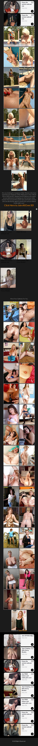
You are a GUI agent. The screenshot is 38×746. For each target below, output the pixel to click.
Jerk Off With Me (27, 635)
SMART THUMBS (23, 630)
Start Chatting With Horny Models (23, 261)
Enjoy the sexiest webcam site (27, 4)
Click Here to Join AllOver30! (19, 205)
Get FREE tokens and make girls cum (27, 675)
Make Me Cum (21, 232)
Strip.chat (24, 8)
